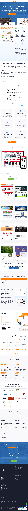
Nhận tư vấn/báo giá (11, 141)
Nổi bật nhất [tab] (3, 184)
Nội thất (21, 243)
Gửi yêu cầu (24, 349)
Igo (2, 238)
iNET (11, 468)
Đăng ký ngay (4, 349)
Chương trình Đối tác (4, 488)
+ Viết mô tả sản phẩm (5, 81)
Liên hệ (24, 341)
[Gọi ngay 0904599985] (26, 504)
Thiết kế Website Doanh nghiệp (19, 468)
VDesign (16, 238)
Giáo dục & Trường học (20, 263)
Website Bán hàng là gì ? (4, 427)
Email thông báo (4, 282)
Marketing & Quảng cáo (5, 280)
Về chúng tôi (3, 478)
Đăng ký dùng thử (12, 447)
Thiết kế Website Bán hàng (18, 467)
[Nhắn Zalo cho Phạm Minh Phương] (26, 506)
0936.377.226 (6, 497)
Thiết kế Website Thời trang (18, 469)
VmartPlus (3, 198)
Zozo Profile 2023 (3, 485)
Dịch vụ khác (7, 243)
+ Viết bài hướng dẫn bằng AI (6, 78)
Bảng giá (2, 479)
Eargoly (3, 258)
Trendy (3, 218)
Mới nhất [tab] (8, 184)
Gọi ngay (18, 141)
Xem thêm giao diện (20, 305)
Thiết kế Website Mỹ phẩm (18, 475)
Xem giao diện (11, 178)
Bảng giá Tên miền (17, 479)
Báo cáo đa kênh (4, 285)
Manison (16, 218)
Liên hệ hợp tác (3, 490)
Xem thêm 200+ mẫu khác (14, 268)
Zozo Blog (16, 484)
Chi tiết (17, 178)
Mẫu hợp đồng (3, 484)
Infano (16, 258)
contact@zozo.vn (6, 496)
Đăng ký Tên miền (17, 478)
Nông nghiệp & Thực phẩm (7, 263)
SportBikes (17, 198)
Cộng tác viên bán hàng (4, 489)
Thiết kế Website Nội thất (18, 474)
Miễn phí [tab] (12, 184)
